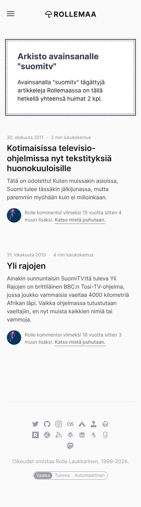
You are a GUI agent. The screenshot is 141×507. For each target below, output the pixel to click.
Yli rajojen (26, 266)
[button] (10, 14)
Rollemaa (75, 14)
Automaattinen (90, 475)
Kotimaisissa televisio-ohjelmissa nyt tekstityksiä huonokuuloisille (59, 158)
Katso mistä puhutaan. (80, 220)
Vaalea (43, 475)
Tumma (62, 475)
